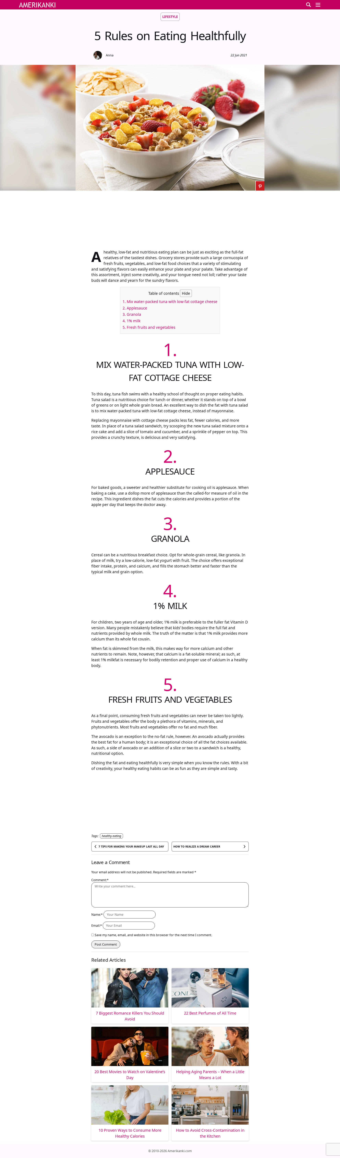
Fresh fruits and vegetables (149, 327)
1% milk (131, 320)
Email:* (96, 925)
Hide (186, 293)
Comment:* (100, 880)
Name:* (97, 914)
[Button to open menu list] (318, 5)
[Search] (308, 5)
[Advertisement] (170, 218)
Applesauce (135, 308)
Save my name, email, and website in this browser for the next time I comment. (153, 935)
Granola (132, 314)
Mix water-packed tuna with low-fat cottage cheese (170, 301)
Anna (110, 55)
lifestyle (170, 17)
